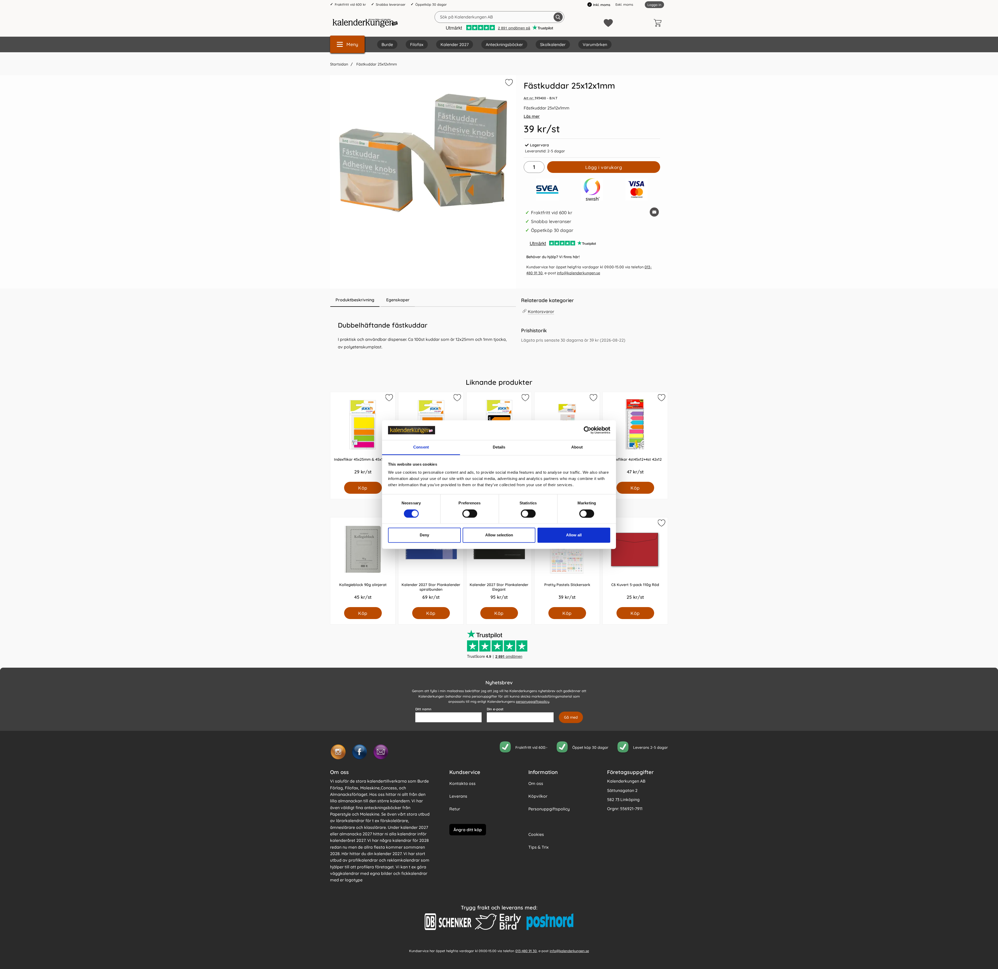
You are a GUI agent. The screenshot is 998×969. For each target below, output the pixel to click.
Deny (424, 535)
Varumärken (595, 44)
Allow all (574, 535)
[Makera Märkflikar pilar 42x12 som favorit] (525, 398)
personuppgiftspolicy (532, 702)
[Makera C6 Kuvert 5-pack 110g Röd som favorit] (661, 524)
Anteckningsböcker (504, 44)
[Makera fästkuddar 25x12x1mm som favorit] (508, 83)
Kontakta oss (462, 783)
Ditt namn (423, 709)
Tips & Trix (538, 847)
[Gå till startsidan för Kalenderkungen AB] (365, 23)
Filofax (416, 44)
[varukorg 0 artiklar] (658, 23)
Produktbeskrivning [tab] (355, 299)
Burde (387, 44)
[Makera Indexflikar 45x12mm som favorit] (457, 398)
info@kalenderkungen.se (578, 273)
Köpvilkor (537, 796)
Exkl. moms (624, 4)
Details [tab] (499, 447)
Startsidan (339, 64)
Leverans (458, 796)
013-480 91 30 (526, 951)
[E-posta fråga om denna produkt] (654, 212)
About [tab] (577, 447)
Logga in (654, 5)
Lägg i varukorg (603, 167)
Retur (454, 808)
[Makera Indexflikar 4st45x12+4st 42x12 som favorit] (661, 398)
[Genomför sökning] (558, 17)
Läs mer (532, 116)
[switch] (469, 513)
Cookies (536, 834)
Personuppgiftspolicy (549, 808)
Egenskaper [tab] (398, 299)
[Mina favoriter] (608, 23)
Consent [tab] (421, 447)
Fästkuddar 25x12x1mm (376, 64)
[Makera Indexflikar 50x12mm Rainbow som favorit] (593, 398)
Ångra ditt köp (468, 829)
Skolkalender (553, 44)
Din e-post (495, 709)
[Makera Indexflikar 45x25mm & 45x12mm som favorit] (389, 398)
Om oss (535, 783)
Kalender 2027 (455, 44)
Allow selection (499, 535)
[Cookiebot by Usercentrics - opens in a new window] (587, 430)
